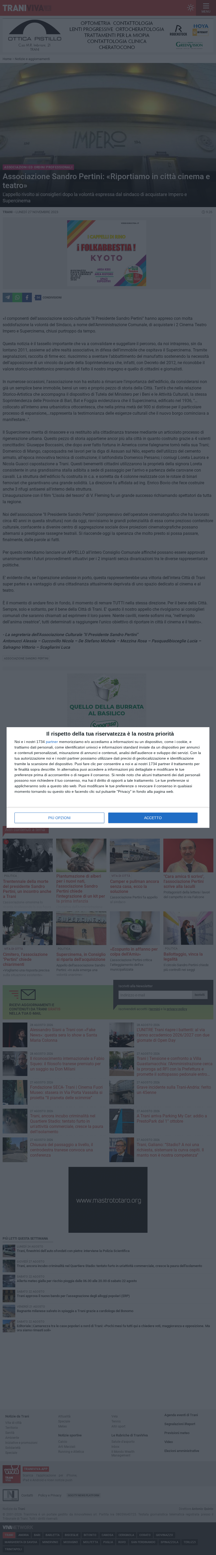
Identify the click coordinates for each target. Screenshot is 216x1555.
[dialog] (108, 777)
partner (52, 742)
